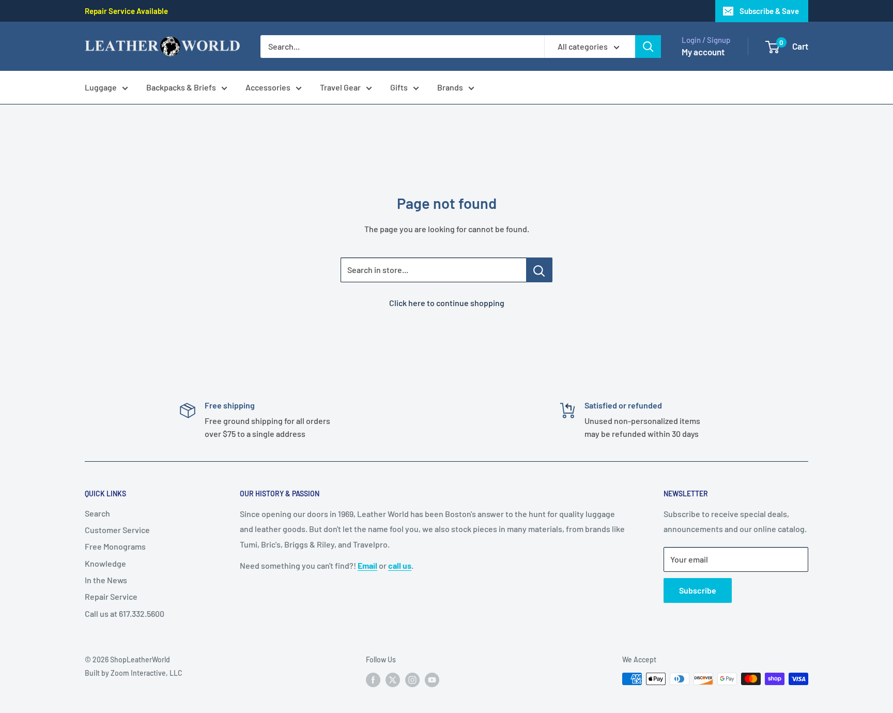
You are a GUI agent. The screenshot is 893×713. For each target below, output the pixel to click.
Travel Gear (340, 87)
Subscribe (697, 590)
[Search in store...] (539, 269)
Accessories (267, 87)
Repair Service (111, 596)
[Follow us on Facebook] (373, 680)
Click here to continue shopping (446, 303)
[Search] (648, 46)
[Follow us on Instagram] (412, 680)
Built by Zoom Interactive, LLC (133, 673)
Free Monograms (115, 546)
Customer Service (117, 530)
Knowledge (105, 563)
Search (97, 513)
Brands (450, 87)
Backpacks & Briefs (181, 87)
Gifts (399, 87)
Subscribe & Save (769, 11)
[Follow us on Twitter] (393, 680)
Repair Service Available (126, 11)
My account (703, 52)
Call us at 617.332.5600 (124, 613)
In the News (106, 580)
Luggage (101, 87)
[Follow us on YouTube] (432, 680)
